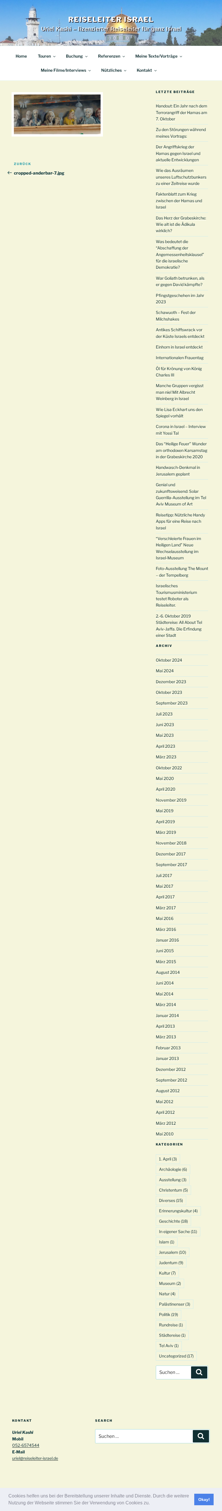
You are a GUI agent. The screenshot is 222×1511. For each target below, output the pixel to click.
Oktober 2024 (169, 660)
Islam (166, 1241)
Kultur (167, 1272)
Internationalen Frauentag (180, 357)
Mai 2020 (165, 778)
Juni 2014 (165, 982)
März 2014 (166, 1004)
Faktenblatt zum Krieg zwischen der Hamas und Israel (179, 200)
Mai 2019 (164, 810)
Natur (167, 1293)
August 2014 (168, 972)
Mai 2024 (165, 670)
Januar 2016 (167, 940)
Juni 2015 (165, 950)
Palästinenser (174, 1304)
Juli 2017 (164, 875)
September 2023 (172, 702)
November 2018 (171, 842)
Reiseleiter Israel (111, 19)
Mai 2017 (164, 886)
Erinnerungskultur (178, 1210)
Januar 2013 (167, 1058)
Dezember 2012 (171, 1069)
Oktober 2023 (169, 692)
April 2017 (165, 896)
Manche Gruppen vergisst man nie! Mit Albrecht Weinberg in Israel (180, 392)
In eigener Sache (178, 1231)
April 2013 (165, 1026)
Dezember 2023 (171, 681)
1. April (168, 1158)
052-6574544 (25, 1445)
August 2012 (168, 1090)
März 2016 (166, 929)
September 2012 (171, 1080)
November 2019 (171, 800)
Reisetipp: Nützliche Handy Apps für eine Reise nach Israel (180, 521)
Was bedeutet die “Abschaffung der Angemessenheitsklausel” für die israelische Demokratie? (180, 254)
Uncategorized (176, 1355)
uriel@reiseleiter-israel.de (35, 1458)
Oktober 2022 (169, 767)
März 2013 (166, 1036)
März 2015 (166, 961)
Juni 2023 (165, 724)
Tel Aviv (169, 1345)
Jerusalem (172, 1252)
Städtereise (172, 1335)
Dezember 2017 (171, 853)
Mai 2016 (164, 918)
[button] (152, 1503)
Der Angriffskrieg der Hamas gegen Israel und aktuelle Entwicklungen (178, 153)
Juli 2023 (164, 713)
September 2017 (171, 864)
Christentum (173, 1190)
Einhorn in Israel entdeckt (179, 346)
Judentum (171, 1262)
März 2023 (166, 756)
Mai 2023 (165, 735)
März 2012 (166, 1123)
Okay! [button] (204, 1499)
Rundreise (171, 1324)
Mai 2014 (164, 993)
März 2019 (166, 832)
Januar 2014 (167, 1015)
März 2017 (166, 907)
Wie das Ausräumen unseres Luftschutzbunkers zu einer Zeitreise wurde (181, 177)
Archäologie (173, 1169)
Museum (170, 1283)
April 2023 (165, 746)
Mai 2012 (164, 1101)
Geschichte (173, 1221)
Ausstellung (172, 1179)
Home (21, 56)
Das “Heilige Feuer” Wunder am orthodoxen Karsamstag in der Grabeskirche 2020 (181, 450)
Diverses (171, 1200)
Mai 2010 (165, 1133)
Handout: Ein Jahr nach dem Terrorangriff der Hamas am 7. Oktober (181, 112)
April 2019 (165, 821)
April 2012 (165, 1112)
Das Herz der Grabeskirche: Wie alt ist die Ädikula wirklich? (181, 224)
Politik (168, 1314)
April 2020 (165, 789)
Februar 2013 (168, 1047)
